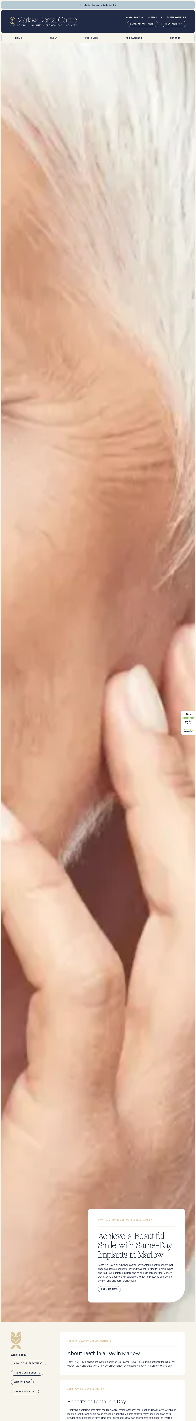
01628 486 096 (133, 17)
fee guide (91, 38)
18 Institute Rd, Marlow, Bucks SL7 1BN (98, 5)
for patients (134, 38)
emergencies (176, 17)
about (54, 38)
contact (175, 38)
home (18, 38)
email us (155, 17)
